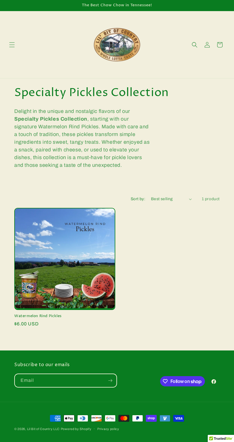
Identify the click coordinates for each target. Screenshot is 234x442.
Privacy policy (108, 429)
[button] (12, 44)
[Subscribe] (110, 381)
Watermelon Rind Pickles (38, 316)
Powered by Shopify (76, 429)
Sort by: (138, 199)
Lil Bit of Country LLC (43, 429)
